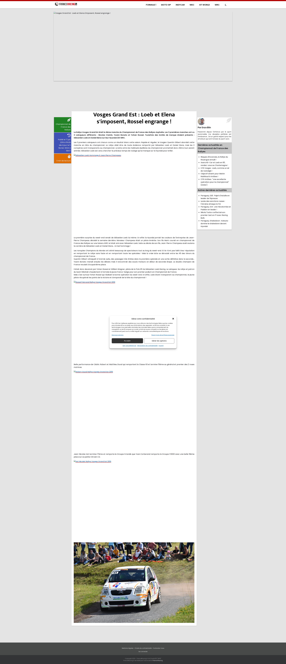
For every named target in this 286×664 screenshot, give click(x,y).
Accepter (127, 341)
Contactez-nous (158, 648)
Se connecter (143, 651)
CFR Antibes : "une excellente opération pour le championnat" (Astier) (215, 182)
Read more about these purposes (162, 335)
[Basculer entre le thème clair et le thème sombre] (225, 5)
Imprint (161, 345)
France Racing (158, 660)
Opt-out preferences (129, 345)
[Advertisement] (143, 100)
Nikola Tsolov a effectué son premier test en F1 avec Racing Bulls (214, 215)
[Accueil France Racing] (66, 4)
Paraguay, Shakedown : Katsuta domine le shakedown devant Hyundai (214, 223)
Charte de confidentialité (143, 648)
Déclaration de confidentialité (147, 345)
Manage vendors (117, 335)
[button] (173, 319)
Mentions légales (127, 648)
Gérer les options (159, 341)
